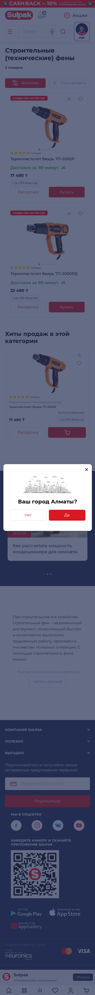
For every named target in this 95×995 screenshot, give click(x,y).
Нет (28, 515)
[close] (86, 469)
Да (67, 515)
